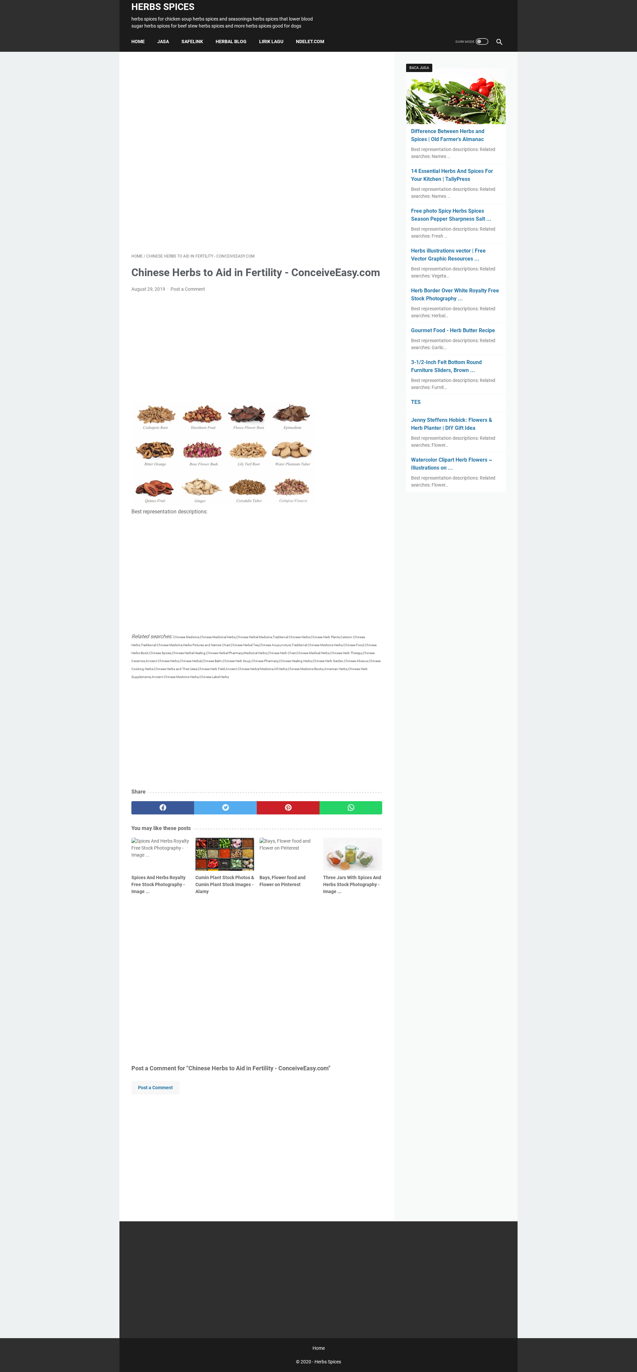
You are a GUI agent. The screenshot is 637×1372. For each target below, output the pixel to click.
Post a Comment (188, 289)
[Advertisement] (256, 152)
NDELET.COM (310, 41)
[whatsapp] (350, 807)
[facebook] (162, 807)
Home (138, 41)
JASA (163, 41)
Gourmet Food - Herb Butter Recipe (453, 330)
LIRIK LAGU (271, 41)
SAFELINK (192, 41)
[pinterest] (288, 807)
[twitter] (225, 807)
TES (416, 402)
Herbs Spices (162, 6)
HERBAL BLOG (231, 41)
